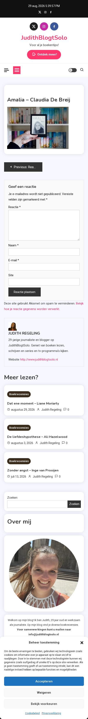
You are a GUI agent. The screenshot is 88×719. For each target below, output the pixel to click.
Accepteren (44, 681)
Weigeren (44, 692)
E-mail (13, 260)
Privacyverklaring (51, 713)
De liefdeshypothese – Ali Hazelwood (37, 437)
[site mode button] (73, 70)
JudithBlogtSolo (44, 38)
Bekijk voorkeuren (44, 704)
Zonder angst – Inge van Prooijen (33, 470)
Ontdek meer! (47, 54)
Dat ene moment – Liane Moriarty (33, 403)
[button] (82, 643)
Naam (13, 245)
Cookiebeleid (32, 713)
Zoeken (12, 497)
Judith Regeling (24, 333)
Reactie (14, 207)
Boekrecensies (19, 394)
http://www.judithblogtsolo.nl (39, 359)
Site (11, 275)
